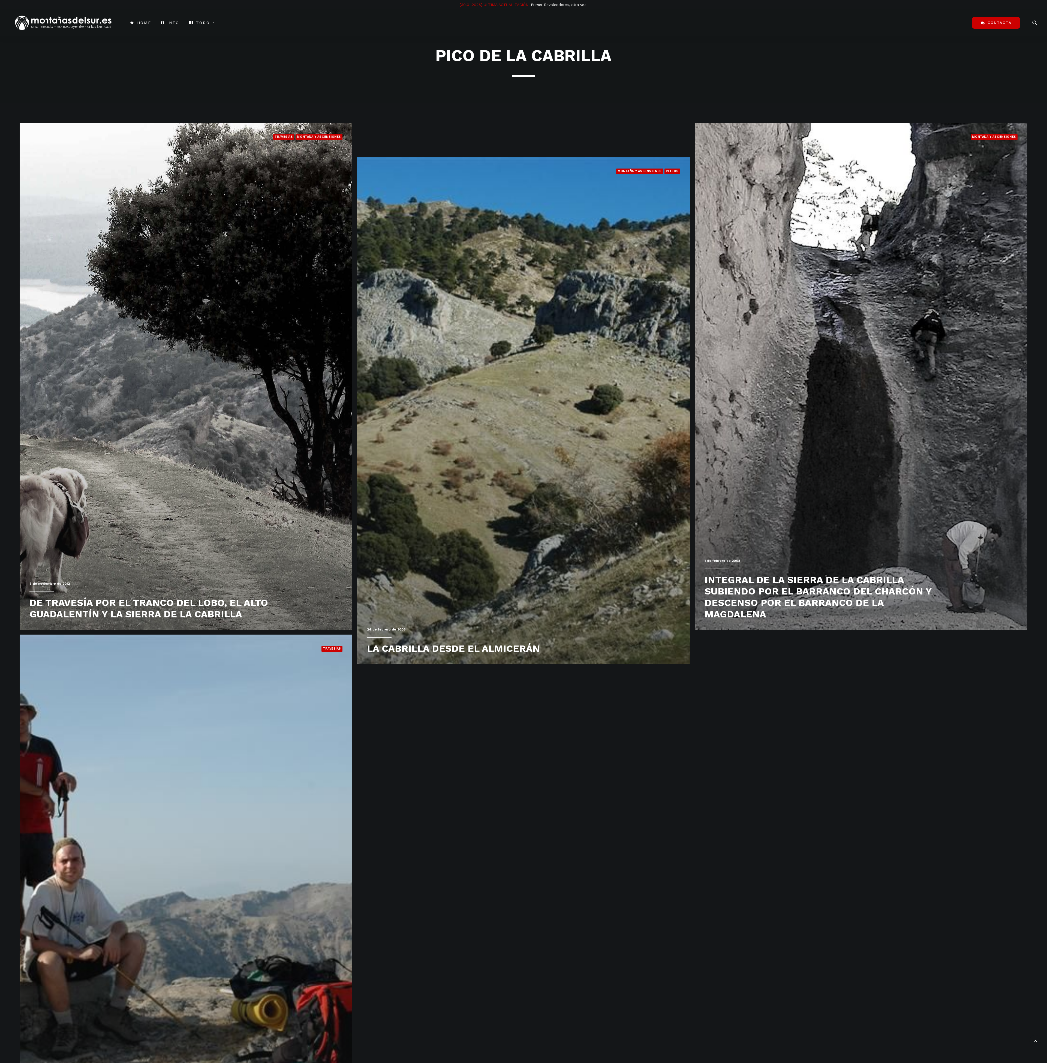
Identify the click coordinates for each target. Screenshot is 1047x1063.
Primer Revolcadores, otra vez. (559, 4)
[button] (1034, 22)
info (173, 22)
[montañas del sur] (63, 23)
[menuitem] (140, 22)
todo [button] (203, 22)
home (144, 22)
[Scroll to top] (1035, 1040)
